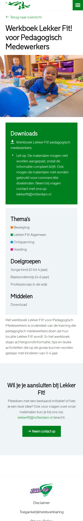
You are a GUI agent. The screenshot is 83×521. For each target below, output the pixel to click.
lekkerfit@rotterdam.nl (33, 194)
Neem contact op (43, 431)
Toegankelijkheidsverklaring (42, 512)
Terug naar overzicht (26, 17)
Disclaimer (41, 503)
